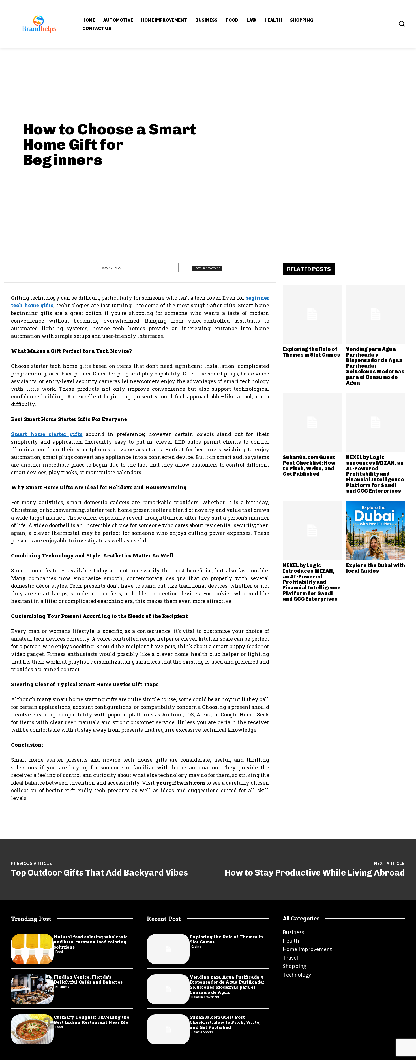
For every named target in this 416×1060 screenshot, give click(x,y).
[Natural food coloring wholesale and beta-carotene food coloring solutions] (32, 949)
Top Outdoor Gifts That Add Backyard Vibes (99, 873)
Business (62, 987)
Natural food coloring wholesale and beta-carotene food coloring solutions (91, 942)
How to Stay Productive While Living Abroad (315, 873)
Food (59, 952)
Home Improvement (207, 268)
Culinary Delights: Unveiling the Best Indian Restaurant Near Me (91, 1019)
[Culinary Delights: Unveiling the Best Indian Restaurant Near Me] (32, 1029)
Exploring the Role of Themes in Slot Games (311, 352)
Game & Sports (202, 1032)
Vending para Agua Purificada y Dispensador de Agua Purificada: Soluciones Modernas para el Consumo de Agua (375, 366)
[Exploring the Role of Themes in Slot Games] (312, 314)
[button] (401, 23)
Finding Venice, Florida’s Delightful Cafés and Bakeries (88, 979)
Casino (196, 947)
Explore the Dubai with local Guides (375, 568)
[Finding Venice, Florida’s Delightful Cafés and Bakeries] (32, 989)
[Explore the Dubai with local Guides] (375, 530)
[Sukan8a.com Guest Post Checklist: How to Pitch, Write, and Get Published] (312, 422)
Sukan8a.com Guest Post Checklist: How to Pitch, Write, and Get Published (309, 465)
